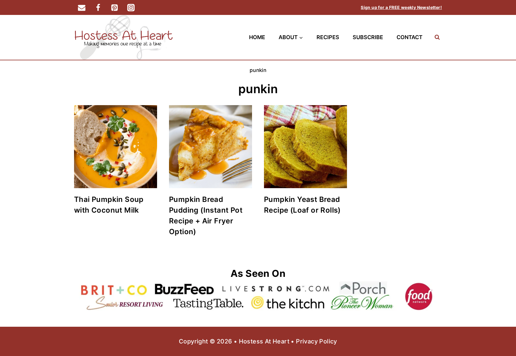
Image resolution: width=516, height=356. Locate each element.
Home (257, 37)
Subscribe (368, 37)
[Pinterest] (114, 7)
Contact (410, 37)
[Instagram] (130, 7)
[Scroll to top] (501, 332)
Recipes (328, 37)
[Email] (81, 7)
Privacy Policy (316, 341)
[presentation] (115, 146)
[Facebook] (97, 7)
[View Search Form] (437, 37)
